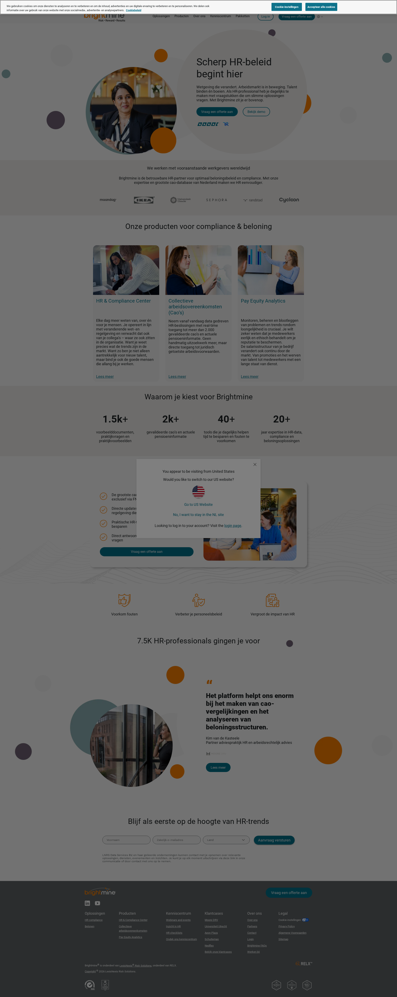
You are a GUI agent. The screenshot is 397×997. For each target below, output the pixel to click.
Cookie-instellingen (286, 6)
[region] (198, 7)
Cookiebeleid (133, 10)
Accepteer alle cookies (321, 6)
